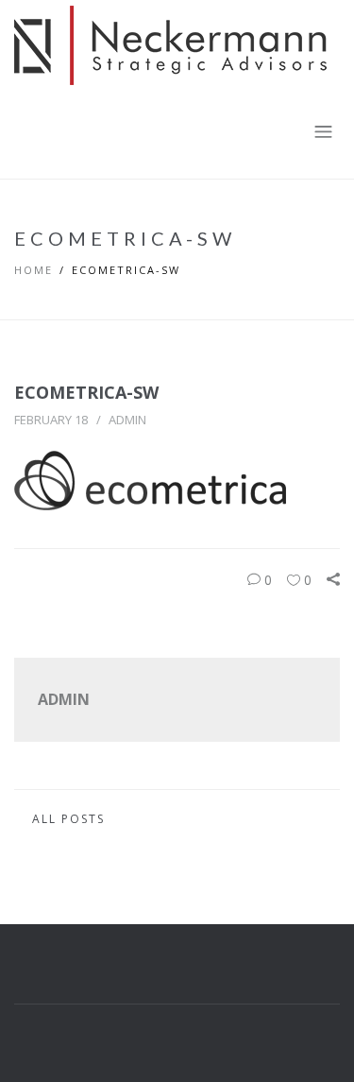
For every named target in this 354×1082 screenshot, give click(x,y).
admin (127, 419)
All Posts (68, 819)
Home (33, 270)
